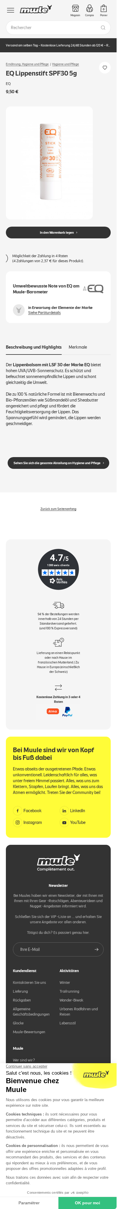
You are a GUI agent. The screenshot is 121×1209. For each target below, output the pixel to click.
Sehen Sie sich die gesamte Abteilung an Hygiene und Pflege (57, 463)
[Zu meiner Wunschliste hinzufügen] (105, 67)
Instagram (32, 822)
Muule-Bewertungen (29, 1031)
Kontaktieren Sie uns (29, 982)
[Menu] (10, 10)
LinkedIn (77, 811)
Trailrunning (69, 991)
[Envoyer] (96, 949)
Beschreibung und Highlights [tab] (34, 347)
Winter (65, 982)
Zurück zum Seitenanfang (58, 508)
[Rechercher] (103, 28)
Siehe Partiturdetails (44, 312)
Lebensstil (68, 1023)
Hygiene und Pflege (65, 64)
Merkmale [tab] (78, 347)
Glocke (18, 1023)
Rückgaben (22, 1000)
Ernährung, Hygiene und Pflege (27, 64)
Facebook (32, 811)
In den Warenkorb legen (57, 232)
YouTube (77, 822)
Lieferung (20, 991)
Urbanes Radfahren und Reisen (79, 1011)
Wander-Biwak (71, 1000)
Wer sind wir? (24, 1060)
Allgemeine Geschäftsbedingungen (31, 1011)
